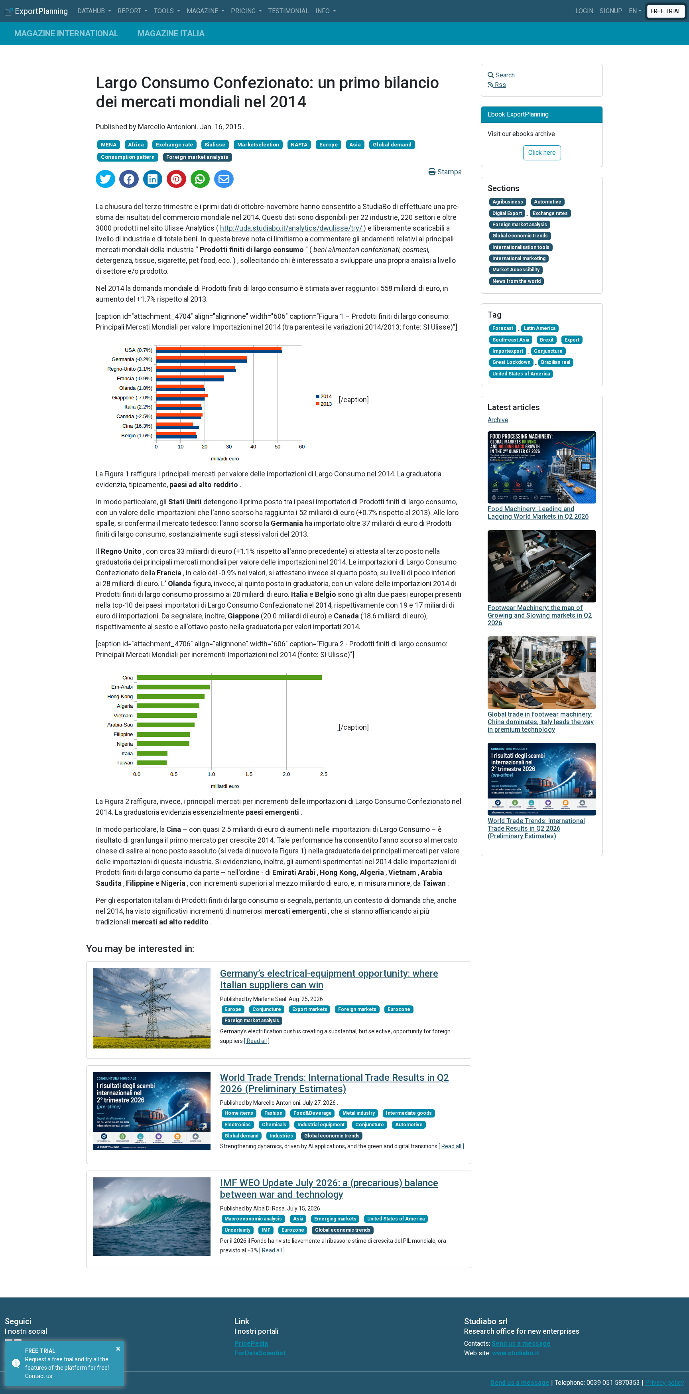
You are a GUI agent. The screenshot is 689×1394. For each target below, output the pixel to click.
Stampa (449, 172)
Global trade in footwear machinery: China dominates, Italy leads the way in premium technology (541, 722)
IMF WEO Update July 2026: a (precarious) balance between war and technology (329, 1188)
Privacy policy (664, 1382)
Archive (498, 420)
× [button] (118, 1349)
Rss (499, 85)
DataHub (91, 11)
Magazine (203, 11)
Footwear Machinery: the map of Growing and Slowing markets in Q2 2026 (540, 615)
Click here (542, 152)
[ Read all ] (257, 1041)
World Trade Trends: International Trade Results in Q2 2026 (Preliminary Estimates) (334, 1083)
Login (584, 11)
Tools (164, 11)
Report (130, 11)
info (323, 11)
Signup (611, 11)
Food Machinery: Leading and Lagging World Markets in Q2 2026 (538, 512)
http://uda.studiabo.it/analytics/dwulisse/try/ (292, 228)
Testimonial (288, 11)
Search (504, 75)
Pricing (244, 11)
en (633, 11)
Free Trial (666, 11)
